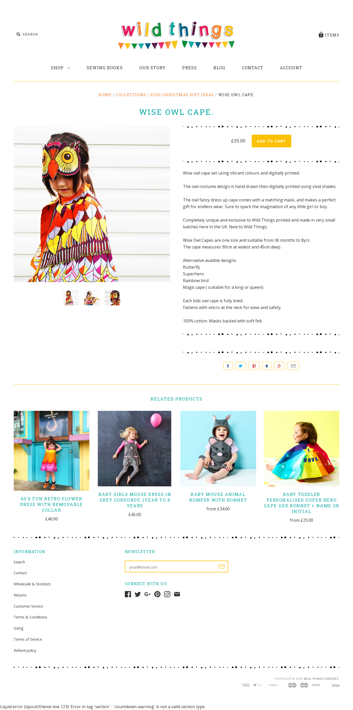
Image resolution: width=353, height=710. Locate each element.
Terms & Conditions (30, 617)
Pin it (254, 366)
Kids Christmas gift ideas (182, 94)
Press (189, 67)
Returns (20, 595)
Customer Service (28, 606)
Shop (58, 67)
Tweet (240, 366)
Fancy (266, 366)
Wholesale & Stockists (32, 583)
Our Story (152, 67)
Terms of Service (28, 639)
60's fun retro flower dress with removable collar (51, 504)
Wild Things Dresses (321, 679)
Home (105, 94)
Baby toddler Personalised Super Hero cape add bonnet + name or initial (301, 503)
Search (19, 562)
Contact (252, 67)
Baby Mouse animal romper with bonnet (218, 497)
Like (228, 366)
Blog (219, 67)
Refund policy (25, 650)
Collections (131, 94)
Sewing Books (105, 67)
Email (293, 366)
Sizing (18, 628)
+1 (279, 366)
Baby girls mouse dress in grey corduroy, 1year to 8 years (134, 500)
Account (291, 67)
